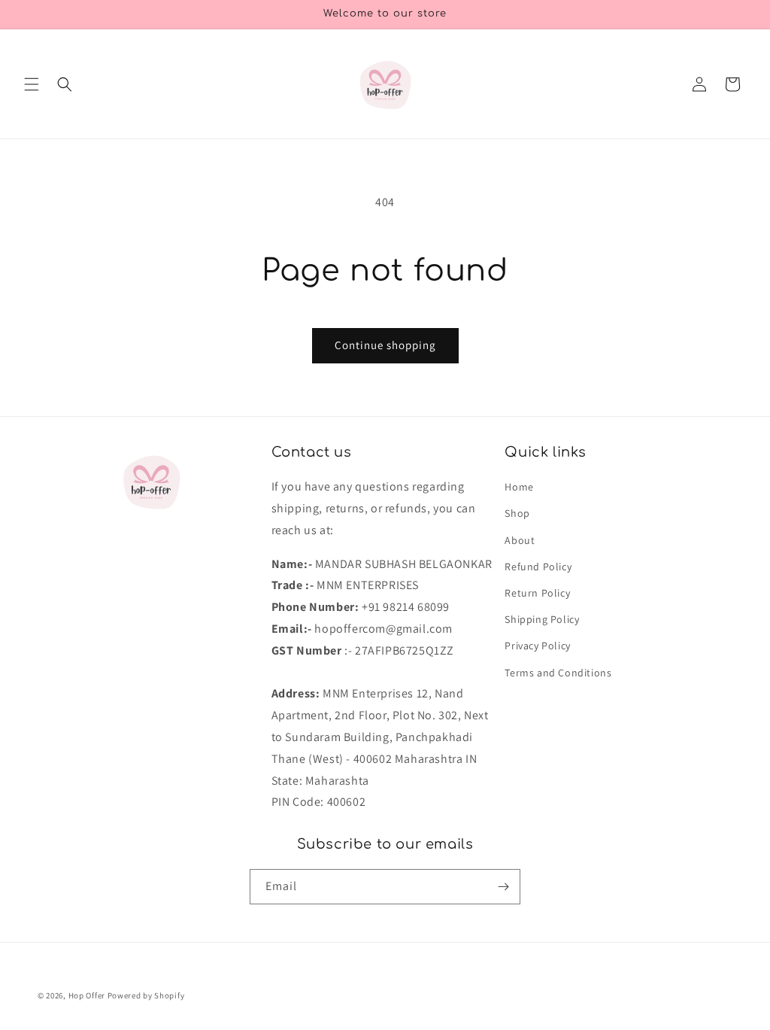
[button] (31, 84)
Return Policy (537, 593)
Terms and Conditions (558, 672)
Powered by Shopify (146, 995)
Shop (517, 513)
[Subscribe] (503, 886)
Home (519, 487)
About (520, 540)
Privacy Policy (537, 645)
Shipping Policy (542, 619)
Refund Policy (538, 566)
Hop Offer (86, 995)
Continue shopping (385, 345)
